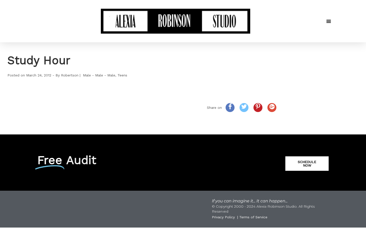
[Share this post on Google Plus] (271, 107)
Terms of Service (253, 217)
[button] (328, 21)
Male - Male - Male (99, 75)
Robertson (69, 75)
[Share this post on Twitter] (244, 107)
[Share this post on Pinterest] (257, 107)
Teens (122, 75)
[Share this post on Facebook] (230, 107)
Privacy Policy (223, 217)
